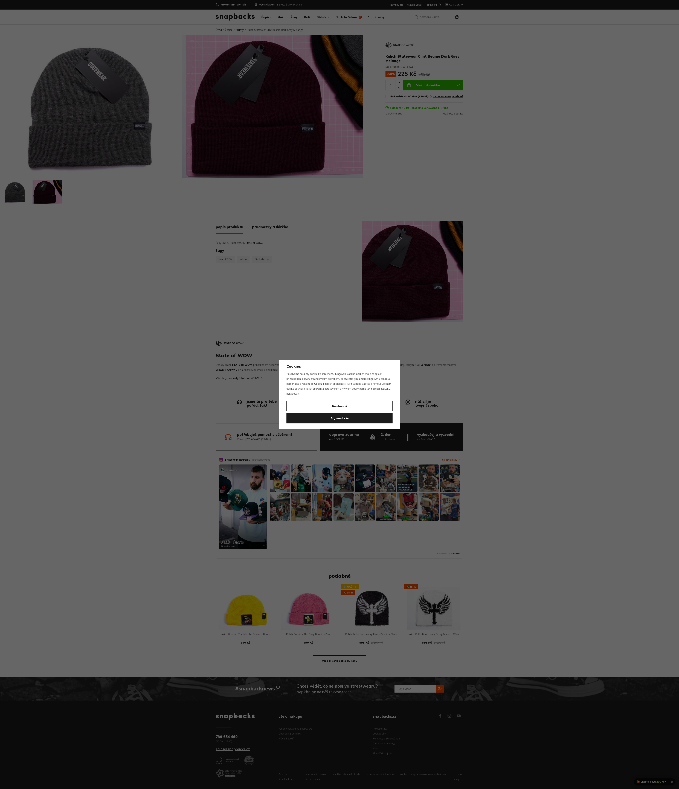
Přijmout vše (339, 418)
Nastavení (339, 406)
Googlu (318, 383)
